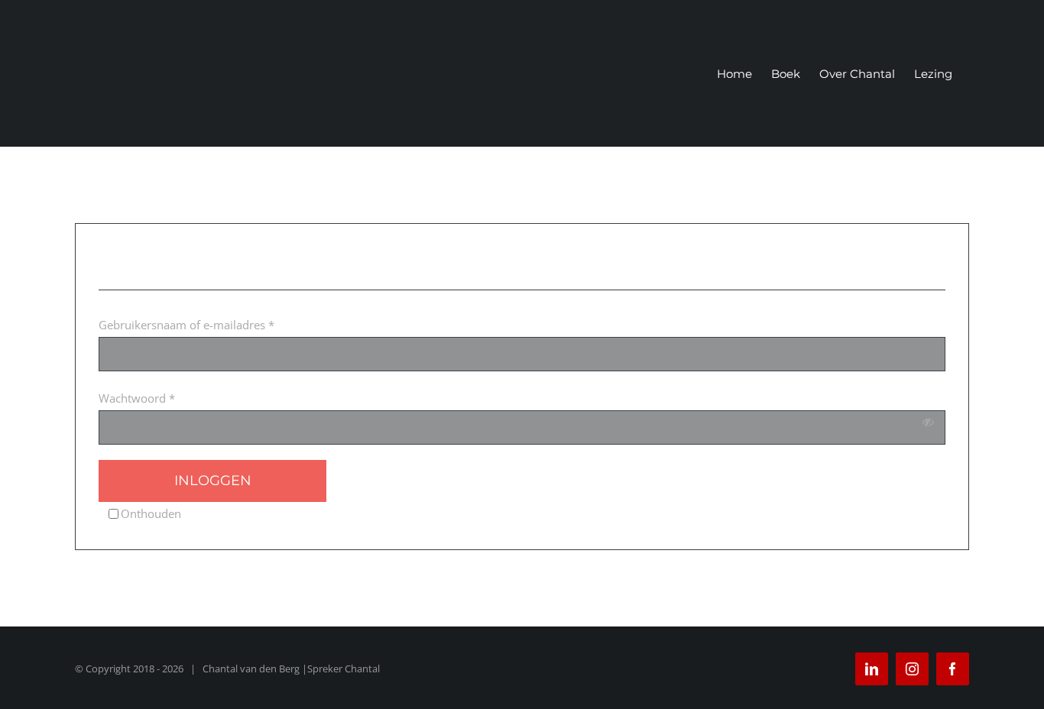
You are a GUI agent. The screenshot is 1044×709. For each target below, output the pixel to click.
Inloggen (212, 480)
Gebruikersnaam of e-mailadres (186, 324)
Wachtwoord (137, 398)
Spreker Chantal (343, 668)
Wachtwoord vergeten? (396, 480)
